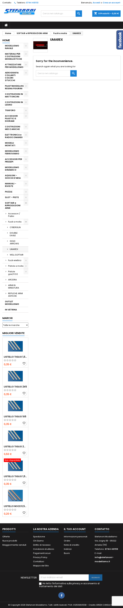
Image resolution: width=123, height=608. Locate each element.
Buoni (67, 553)
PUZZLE (8, 191)
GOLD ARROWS (14, 242)
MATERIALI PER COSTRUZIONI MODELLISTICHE (13, 56)
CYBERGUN (15, 227)
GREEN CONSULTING (105, 605)
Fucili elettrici (14, 260)
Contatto (6, 2)
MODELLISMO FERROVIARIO (12, 152)
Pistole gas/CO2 (13, 273)
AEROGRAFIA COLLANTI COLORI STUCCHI (12, 76)
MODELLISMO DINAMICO (12, 168)
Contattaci (38, 561)
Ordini (67, 540)
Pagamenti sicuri (42, 553)
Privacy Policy (40, 557)
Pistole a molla (15, 265)
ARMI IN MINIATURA (13, 286)
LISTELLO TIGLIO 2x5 (15, 386)
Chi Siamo (38, 540)
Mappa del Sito (41, 565)
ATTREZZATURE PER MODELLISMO (14, 66)
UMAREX (14, 249)
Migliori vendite (13, 333)
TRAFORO (10, 110)
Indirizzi (68, 549)
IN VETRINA (11, 309)
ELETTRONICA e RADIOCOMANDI (14, 136)
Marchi (7, 318)
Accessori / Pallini (14, 215)
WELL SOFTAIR (16, 254)
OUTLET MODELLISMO (12, 303)
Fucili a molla (14, 221)
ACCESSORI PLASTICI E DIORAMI (11, 118)
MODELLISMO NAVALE (12, 47)
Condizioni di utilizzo (43, 549)
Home (6, 40)
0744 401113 (32, 2)
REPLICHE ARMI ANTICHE (15, 294)
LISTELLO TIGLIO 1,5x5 (15, 357)
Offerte (6, 536)
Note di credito (71, 544)
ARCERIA (12, 279)
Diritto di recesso (42, 544)
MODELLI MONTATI (10, 144)
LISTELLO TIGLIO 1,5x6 (15, 476)
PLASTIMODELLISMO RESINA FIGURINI (15, 87)
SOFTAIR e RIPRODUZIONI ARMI (12, 205)
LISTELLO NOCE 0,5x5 (15, 506)
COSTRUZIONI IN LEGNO (14, 103)
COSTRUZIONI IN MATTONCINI (14, 95)
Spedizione (39, 536)
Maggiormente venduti (14, 544)
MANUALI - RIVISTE (10, 185)
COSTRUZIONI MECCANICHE (12, 128)
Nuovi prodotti (9, 540)
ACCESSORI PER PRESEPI (13, 160)
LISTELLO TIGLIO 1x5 (15, 416)
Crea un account (111, 2)
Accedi (96, 2)
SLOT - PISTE (12, 197)
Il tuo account (75, 529)
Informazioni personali (75, 536)
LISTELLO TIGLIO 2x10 (15, 446)
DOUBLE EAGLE (14, 234)
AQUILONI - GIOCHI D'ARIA (13, 177)
